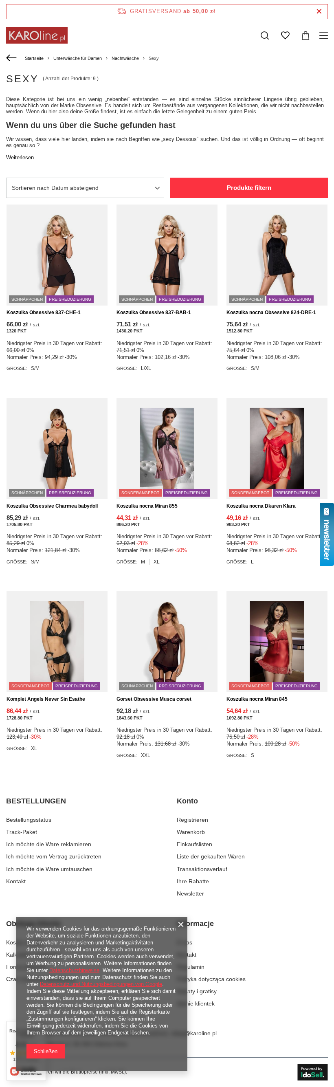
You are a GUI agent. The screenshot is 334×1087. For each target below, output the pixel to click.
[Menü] (325, 35)
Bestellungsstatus (28, 819)
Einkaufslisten (194, 844)
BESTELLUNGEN (36, 801)
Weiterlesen (20, 157)
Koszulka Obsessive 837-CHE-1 (44, 312)
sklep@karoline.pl (194, 1033)
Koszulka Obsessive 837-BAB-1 (153, 312)
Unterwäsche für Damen (77, 58)
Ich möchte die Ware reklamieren (48, 844)
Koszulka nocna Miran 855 (147, 506)
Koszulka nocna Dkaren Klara (261, 506)
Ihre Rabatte (193, 881)
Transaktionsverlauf (202, 869)
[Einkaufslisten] (285, 35)
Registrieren (192, 819)
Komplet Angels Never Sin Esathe (46, 699)
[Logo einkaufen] (37, 35)
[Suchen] (265, 35)
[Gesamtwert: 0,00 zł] (305, 35)
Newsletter (190, 893)
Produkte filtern (249, 187)
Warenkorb (191, 832)
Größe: (17, 368)
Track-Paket (21, 832)
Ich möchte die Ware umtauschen (49, 869)
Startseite (34, 58)
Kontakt (16, 881)
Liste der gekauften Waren (211, 856)
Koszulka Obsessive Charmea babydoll (52, 506)
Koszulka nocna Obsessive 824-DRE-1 (271, 312)
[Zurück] (12, 58)
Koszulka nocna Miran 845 (257, 699)
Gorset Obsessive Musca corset (153, 699)
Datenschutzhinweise (74, 970)
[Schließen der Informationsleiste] (319, 11)
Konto (187, 801)
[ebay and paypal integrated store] (312, 1072)
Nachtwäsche (125, 58)
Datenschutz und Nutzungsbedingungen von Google (101, 984)
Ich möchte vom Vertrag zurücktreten (53, 856)
